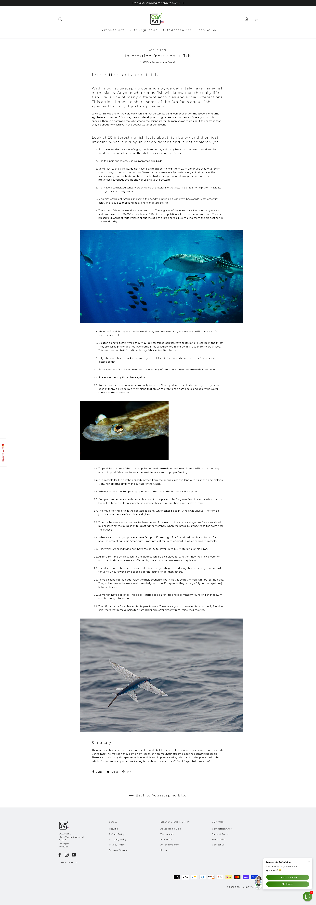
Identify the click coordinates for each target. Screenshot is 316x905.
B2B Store (166, 839)
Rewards (165, 850)
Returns (113, 828)
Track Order (218, 839)
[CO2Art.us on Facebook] (60, 855)
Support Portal (220, 834)
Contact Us (218, 844)
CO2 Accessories (177, 30)
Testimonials (167, 834)
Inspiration (206, 30)
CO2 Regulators (144, 30)
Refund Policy (117, 834)
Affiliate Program (169, 844)
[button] (307, 896)
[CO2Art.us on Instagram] (67, 855)
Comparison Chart (222, 828)
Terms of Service (118, 850)
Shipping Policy (117, 839)
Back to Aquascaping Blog (161, 795)
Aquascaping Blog (170, 828)
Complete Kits (112, 30)
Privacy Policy (117, 844)
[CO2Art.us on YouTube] (74, 855)
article (145, 153)
